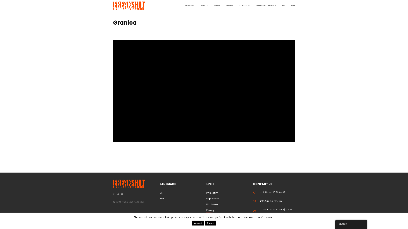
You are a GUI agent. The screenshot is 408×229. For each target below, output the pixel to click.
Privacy (210, 210)
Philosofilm (212, 192)
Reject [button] (210, 223)
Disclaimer (212, 204)
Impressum (212, 198)
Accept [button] (198, 223)
